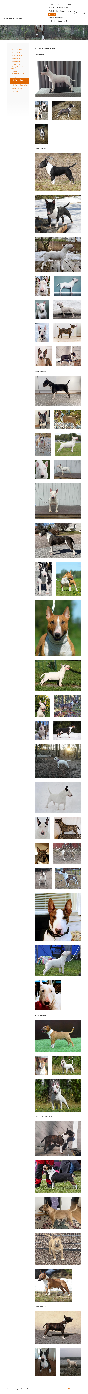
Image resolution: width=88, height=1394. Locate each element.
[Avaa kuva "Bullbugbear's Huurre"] (68, 444)
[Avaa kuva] (41, 110)
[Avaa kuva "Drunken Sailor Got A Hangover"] (68, 356)
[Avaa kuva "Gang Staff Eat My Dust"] (58, 797)
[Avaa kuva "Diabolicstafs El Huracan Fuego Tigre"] (58, 540)
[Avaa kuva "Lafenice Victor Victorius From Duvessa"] (66, 1065)
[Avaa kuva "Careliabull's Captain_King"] (67, 286)
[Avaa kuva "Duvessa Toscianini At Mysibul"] (68, 579)
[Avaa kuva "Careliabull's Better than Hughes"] (67, 469)
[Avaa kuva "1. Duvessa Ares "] (58, 1249)
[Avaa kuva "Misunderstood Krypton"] (67, 309)
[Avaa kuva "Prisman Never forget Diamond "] (58, 960)
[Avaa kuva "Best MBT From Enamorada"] (67, 419)
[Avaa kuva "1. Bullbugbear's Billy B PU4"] (58, 1036)
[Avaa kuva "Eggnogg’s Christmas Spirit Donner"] (67, 706)
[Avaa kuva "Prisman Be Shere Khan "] (68, 878)
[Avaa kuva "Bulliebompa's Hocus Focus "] (58, 1327)
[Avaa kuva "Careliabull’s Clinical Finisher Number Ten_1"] (58, 254)
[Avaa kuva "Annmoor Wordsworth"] (58, 391)
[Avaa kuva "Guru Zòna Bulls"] (67, 828)
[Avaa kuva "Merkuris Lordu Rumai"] (70, 1362)
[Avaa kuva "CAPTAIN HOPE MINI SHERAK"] (58, 761)
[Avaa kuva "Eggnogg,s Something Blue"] (58, 675)
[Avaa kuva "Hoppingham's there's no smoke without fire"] (67, 853)
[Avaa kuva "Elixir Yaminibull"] (67, 730)
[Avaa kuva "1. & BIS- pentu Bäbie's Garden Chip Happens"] (66, 110)
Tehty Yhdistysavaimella (74, 1388)
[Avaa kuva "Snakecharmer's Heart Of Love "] (67, 332)
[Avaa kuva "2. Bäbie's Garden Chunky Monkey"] (58, 79)
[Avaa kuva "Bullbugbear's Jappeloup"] (58, 172)
